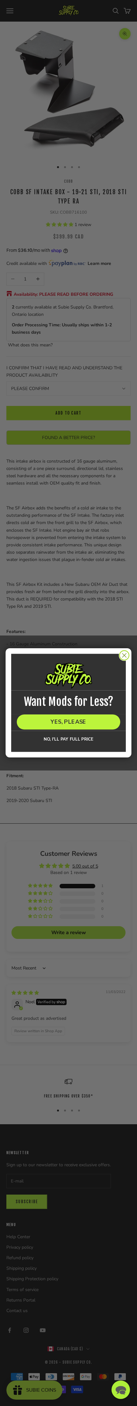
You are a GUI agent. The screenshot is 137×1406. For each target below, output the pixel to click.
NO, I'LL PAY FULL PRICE (68, 739)
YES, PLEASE (68, 722)
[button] (121, 1390)
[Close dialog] (124, 655)
